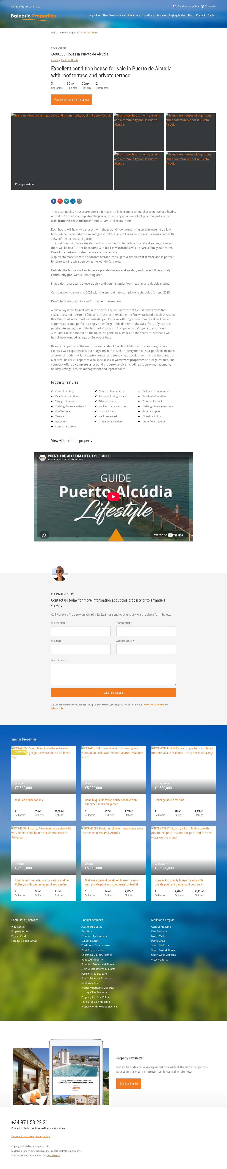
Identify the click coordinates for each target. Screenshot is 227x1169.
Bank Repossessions (93, 950)
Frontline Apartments (94, 936)
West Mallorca (159, 959)
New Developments (114, 15)
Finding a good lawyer (24, 940)
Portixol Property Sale (94, 973)
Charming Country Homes (96, 954)
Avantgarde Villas (91, 926)
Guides (212, 15)
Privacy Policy (57, 708)
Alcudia (54, 60)
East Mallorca (159, 931)
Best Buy (86, 931)
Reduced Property (92, 959)
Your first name (58, 622)
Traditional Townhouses (95, 945)
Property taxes (19, 931)
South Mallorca (160, 945)
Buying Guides (177, 15)
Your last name (123, 622)
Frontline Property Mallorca (97, 964)
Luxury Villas (92, 15)
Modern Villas (89, 983)
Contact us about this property (71, 99)
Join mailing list (129, 1083)
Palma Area (158, 940)
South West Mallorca (163, 954)
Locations (148, 15)
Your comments (58, 660)
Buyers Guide (19, 936)
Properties (134, 15)
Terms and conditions (22, 1136)
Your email (56, 640)
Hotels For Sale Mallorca (95, 1001)
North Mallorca (90, 32)
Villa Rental (18, 926)
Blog (190, 15)
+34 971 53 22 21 (33, 6)
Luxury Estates (90, 940)
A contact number (124, 640)
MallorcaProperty (33, 17)
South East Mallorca (163, 950)
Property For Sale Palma (95, 997)
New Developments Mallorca (98, 968)
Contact (200, 15)
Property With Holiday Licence (99, 1006)
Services (161, 15)
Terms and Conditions (153, 704)
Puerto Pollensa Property (96, 978)
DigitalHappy (53, 1155)
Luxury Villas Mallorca (94, 992)
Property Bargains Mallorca (97, 987)
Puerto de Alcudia (69, 60)
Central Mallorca (161, 926)
